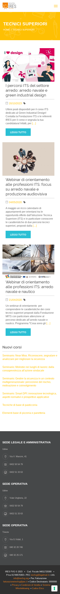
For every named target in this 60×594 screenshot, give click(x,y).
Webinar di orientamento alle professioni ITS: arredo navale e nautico (29, 287)
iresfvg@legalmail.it (40, 575)
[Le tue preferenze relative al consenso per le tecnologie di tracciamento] (54, 588)
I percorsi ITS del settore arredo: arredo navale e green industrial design (27, 90)
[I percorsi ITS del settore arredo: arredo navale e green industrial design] (28, 64)
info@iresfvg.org (21, 578)
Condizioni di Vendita (30, 585)
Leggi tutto (18, 132)
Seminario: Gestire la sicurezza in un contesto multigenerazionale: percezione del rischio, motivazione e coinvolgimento (28, 382)
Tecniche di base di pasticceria (19, 405)
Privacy (15, 585)
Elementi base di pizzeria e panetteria (23, 413)
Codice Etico (38, 588)
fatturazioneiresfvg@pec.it (15, 581)
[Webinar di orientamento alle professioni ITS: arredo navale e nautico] (28, 261)
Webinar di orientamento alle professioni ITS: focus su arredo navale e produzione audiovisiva (28, 186)
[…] (34, 123)
